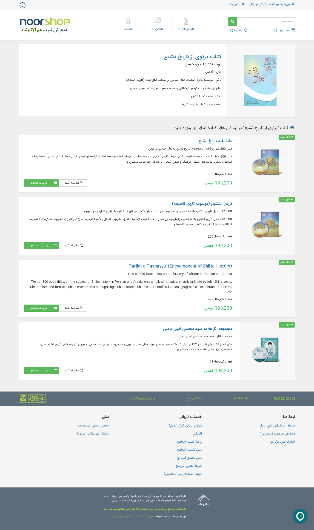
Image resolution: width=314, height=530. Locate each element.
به (269, 4)
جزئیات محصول (38, 182)
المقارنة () (236, 30)
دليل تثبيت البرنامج (189, 450)
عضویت (235, 4)
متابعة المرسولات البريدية (93, 434)
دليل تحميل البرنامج (189, 458)
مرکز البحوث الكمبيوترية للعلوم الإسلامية (133, 517)
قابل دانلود (285, 137)
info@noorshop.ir (142, 398)
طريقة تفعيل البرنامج (189, 466)
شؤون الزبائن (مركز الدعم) (185, 426)
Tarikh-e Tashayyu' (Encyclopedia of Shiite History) (180, 266)
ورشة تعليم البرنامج (189, 442)
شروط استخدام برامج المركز (277, 426)
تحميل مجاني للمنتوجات (93, 426)
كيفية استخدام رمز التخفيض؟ (183, 474)
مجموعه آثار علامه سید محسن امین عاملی (197, 328)
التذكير (197, 434)
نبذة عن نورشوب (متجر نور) (277, 434)
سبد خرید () (281, 30)
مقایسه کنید (72, 182)
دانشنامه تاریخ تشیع (215, 141)
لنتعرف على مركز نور (282, 442)
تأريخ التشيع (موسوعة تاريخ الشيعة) (202, 203)
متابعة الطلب (240, 398)
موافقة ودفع (194, 398)
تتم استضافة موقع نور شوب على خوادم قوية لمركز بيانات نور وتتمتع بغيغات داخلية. (144, 509)
